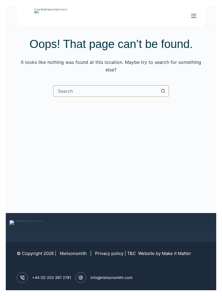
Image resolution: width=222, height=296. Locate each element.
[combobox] (105, 91)
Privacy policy (109, 253)
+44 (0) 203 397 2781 (51, 277)
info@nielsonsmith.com (111, 277)
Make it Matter (176, 253)
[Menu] (193, 15)
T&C (132, 253)
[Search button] (163, 91)
